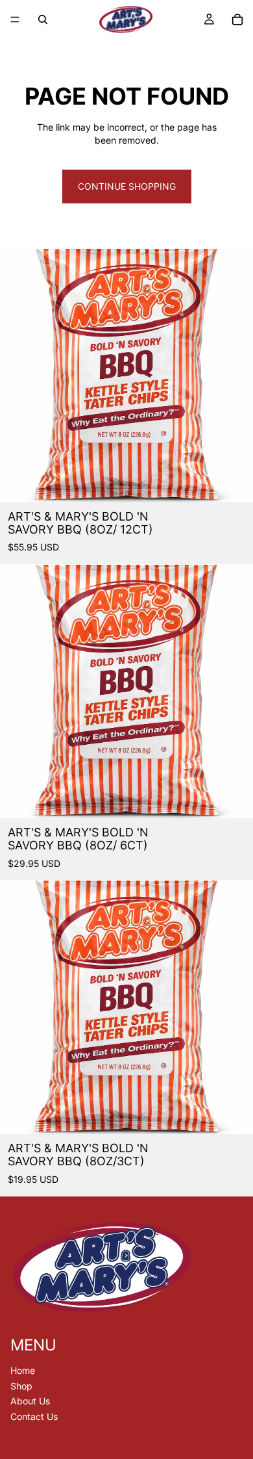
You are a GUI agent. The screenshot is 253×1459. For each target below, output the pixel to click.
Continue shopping (127, 186)
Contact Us (34, 1416)
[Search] (43, 19)
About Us (30, 1401)
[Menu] (15, 19)
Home (22, 1370)
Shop (21, 1385)
